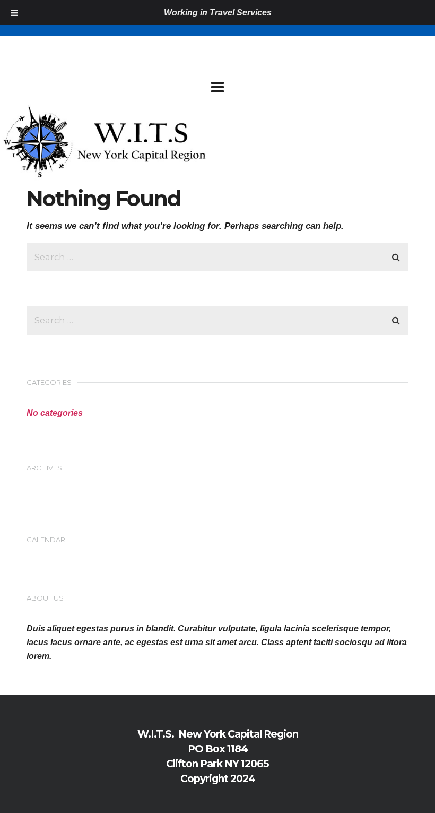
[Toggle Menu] (14, 12)
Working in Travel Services (218, 12)
